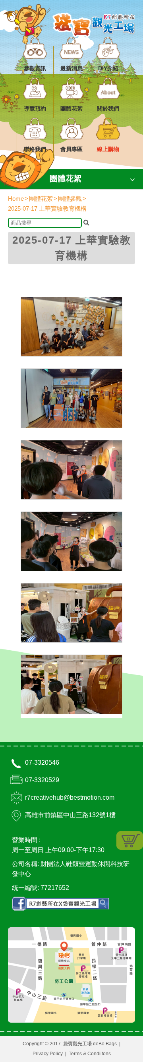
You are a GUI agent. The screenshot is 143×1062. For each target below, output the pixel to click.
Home (16, 198)
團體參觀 (70, 198)
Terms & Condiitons (90, 1053)
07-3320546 (42, 762)
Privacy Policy (48, 1053)
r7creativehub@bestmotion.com (69, 797)
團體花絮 (41, 198)
